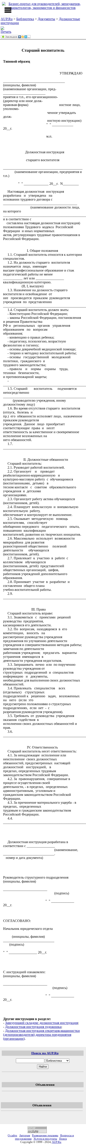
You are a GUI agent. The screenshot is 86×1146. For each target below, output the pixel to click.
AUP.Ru (7, 19)
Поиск (63, 1138)
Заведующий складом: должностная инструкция (41, 1023)
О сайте (12, 1135)
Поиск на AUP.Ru (44, 1053)
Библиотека (25, 19)
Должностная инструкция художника (33, 1027)
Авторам (24, 1135)
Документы (46, 19)
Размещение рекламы (45, 1135)
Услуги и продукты (45, 1138)
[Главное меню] (7, 10)
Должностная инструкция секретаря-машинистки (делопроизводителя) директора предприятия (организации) (41, 1034)
